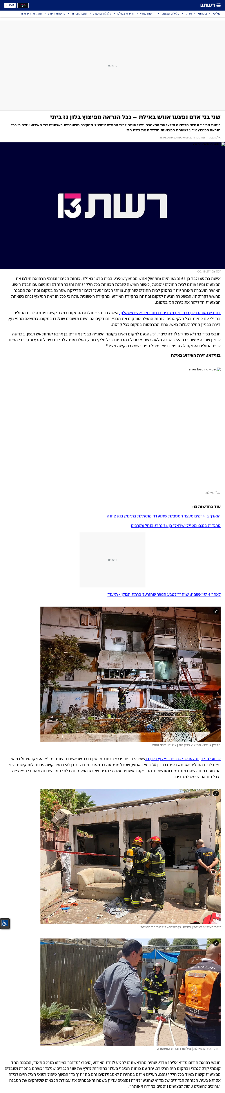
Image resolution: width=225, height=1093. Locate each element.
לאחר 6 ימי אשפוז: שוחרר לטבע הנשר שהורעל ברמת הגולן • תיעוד (164, 594)
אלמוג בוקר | (213, 138)
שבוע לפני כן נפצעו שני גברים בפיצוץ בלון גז (183, 759)
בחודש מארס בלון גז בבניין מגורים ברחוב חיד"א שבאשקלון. (170, 313)
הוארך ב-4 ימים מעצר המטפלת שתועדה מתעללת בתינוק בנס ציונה (164, 516)
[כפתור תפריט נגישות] (5, 923)
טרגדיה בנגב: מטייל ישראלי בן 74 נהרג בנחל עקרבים (176, 525)
